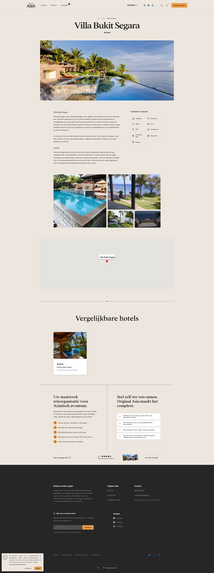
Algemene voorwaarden (81, 555)
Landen (43, 5)
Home (98, 18)
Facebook (119, 518)
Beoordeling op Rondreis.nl (106, 458)
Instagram (119, 526)
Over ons (110, 490)
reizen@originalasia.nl (142, 495)
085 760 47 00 (139, 490)
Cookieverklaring (95, 555)
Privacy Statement (67, 555)
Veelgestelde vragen (114, 500)
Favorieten (65, 4)
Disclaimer (56, 555)
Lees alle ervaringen (151, 457)
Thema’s (53, 5)
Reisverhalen (111, 495)
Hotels (103, 18)
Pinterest (119, 522)
